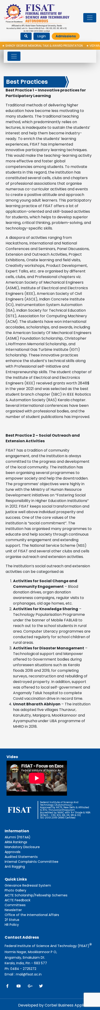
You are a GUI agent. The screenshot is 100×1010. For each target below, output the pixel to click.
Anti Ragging (15, 866)
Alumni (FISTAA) (17, 837)
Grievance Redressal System (28, 885)
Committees (15, 905)
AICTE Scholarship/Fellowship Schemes (36, 895)
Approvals (12, 852)
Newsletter (13, 910)
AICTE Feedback (17, 900)
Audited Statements (21, 856)
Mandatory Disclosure (22, 847)
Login (41, 36)
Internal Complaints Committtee (31, 861)
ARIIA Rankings (16, 842)
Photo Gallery (15, 890)
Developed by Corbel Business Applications (57, 1005)
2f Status (12, 919)
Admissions (66, 36)
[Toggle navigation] (89, 17)
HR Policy (12, 924)
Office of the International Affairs (32, 914)
